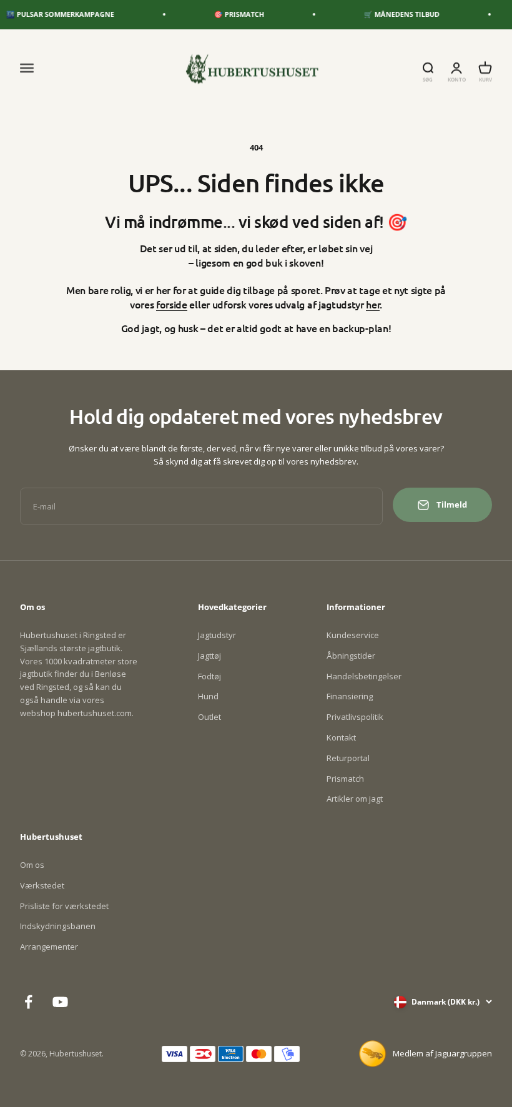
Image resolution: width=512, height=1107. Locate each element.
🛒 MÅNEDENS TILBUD (394, 14)
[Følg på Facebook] (28, 1001)
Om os (32, 864)
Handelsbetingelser (364, 676)
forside (171, 304)
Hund (208, 696)
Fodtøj (209, 676)
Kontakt (341, 737)
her (373, 304)
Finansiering (350, 696)
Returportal (348, 758)
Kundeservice (353, 635)
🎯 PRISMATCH (232, 14)
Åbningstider (351, 655)
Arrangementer (49, 946)
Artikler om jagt (355, 798)
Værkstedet (42, 885)
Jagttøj (209, 655)
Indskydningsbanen (58, 926)
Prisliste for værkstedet (64, 906)
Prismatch (345, 778)
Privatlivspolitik (355, 716)
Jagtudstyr (217, 635)
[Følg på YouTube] (60, 1001)
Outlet (209, 716)
